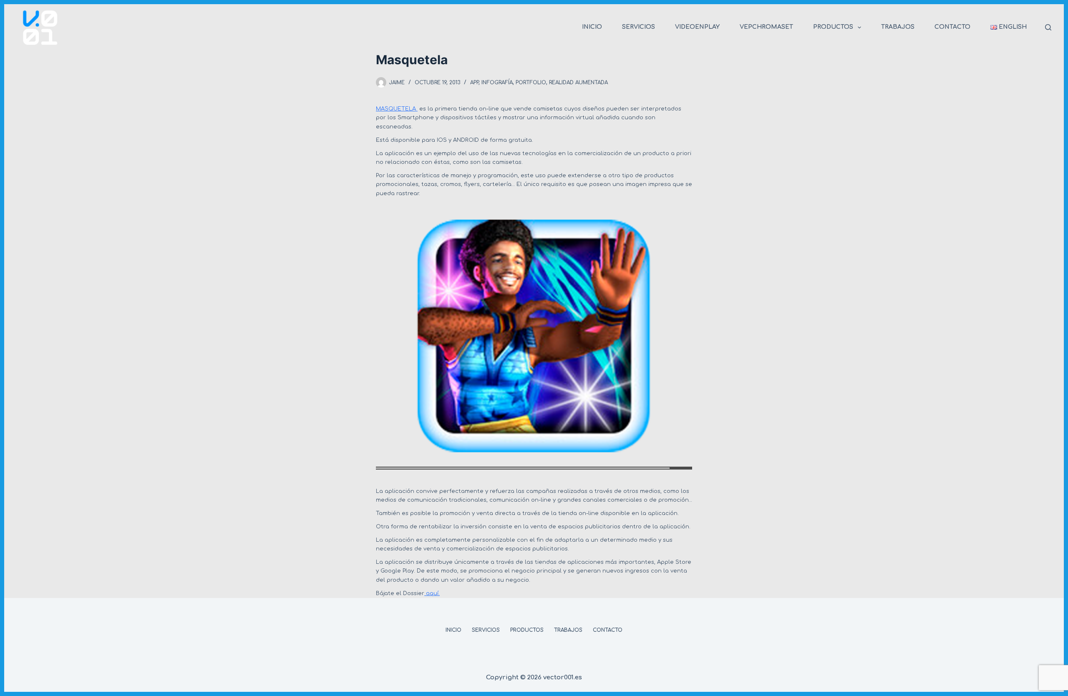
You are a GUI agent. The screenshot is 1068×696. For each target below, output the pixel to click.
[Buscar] (1048, 27)
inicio (592, 27)
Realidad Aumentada (578, 82)
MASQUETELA (397, 109)
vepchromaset (766, 27)
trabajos (897, 27)
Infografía (497, 82)
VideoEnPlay (697, 27)
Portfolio (531, 82)
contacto (952, 27)
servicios (638, 27)
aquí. (432, 593)
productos (833, 27)
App (474, 82)
